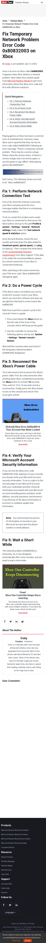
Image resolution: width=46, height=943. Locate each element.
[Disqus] (23, 712)
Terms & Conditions (19, 923)
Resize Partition (7, 857)
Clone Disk (5, 874)
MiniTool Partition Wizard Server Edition (15, 839)
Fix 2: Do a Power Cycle (20, 108)
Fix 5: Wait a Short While (21, 126)
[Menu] (42, 2)
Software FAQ (6, 884)
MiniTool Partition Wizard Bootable (14, 843)
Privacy (32, 923)
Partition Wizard (22, 2)
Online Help (5, 888)
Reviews (4, 892)
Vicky (7, 64)
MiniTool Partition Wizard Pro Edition (14, 834)
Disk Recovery (6, 870)
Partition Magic (16, 21)
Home (4, 21)
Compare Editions (7, 847)
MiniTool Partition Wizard (19, 81)
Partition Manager (8, 861)
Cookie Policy (16, 940)
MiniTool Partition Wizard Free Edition (15, 830)
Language (9, 912)
